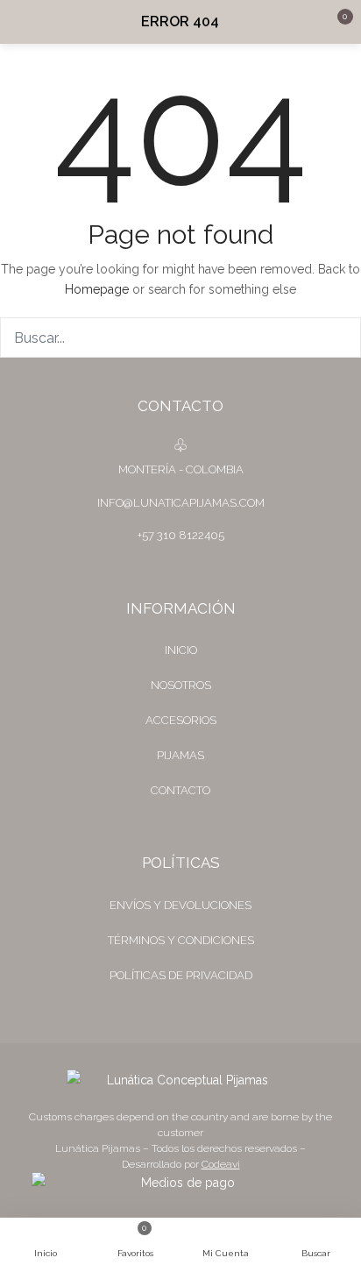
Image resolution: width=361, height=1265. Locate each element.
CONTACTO (180, 790)
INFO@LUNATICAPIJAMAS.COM (181, 502)
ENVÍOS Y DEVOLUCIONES (180, 905)
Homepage (97, 289)
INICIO (181, 650)
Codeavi (221, 1164)
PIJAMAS (180, 755)
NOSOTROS (181, 685)
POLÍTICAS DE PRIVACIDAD (181, 975)
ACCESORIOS (180, 720)
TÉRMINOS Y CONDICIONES (181, 940)
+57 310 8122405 (181, 535)
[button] (335, 22)
